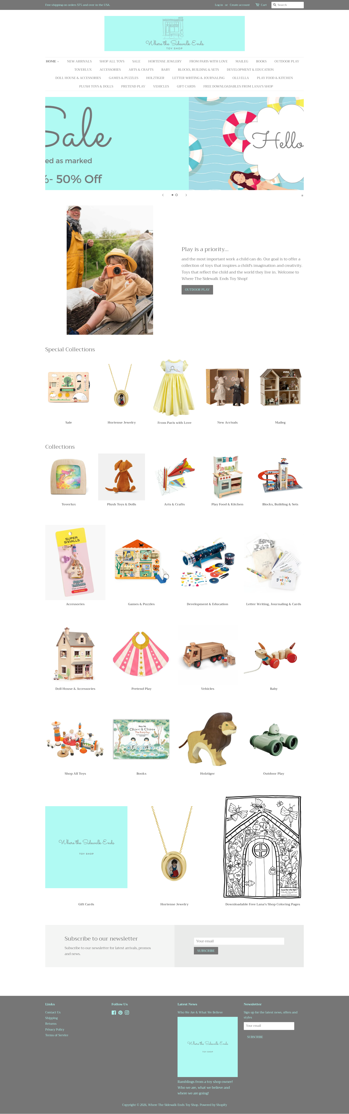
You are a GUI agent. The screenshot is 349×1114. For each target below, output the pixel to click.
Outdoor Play (286, 61)
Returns (51, 1023)
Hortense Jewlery (165, 61)
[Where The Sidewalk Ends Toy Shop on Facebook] (113, 1013)
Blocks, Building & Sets (198, 70)
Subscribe (206, 951)
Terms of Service (56, 1035)
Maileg (241, 61)
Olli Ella (240, 78)
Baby (165, 70)
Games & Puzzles (123, 78)
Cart (264, 5)
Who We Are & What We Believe (200, 1012)
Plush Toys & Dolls (96, 86)
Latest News (187, 1004)
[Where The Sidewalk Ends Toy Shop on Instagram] (127, 1013)
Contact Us (53, 1012)
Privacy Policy (54, 1029)
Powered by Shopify (213, 1105)
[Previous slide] (162, 195)
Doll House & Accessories (78, 78)
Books (261, 61)
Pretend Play (133, 86)
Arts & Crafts (141, 70)
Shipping (51, 1018)
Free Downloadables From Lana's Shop (238, 86)
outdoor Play (197, 289)
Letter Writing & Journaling (198, 78)
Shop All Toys (112, 61)
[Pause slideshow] (302, 195)
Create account (240, 4)
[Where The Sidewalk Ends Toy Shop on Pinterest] (120, 1013)
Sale (136, 61)
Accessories (110, 70)
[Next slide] (186, 195)
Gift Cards (186, 86)
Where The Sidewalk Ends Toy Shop (173, 1105)
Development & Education (250, 70)
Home (51, 61)
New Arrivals (79, 61)
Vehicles (161, 86)
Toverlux (83, 70)
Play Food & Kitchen (275, 78)
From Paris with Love (208, 61)
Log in (219, 4)
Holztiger (155, 78)
